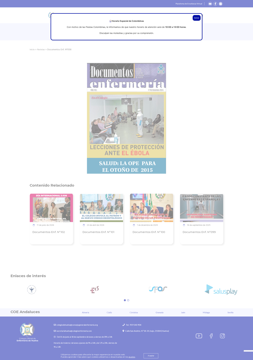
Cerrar (196, 18)
